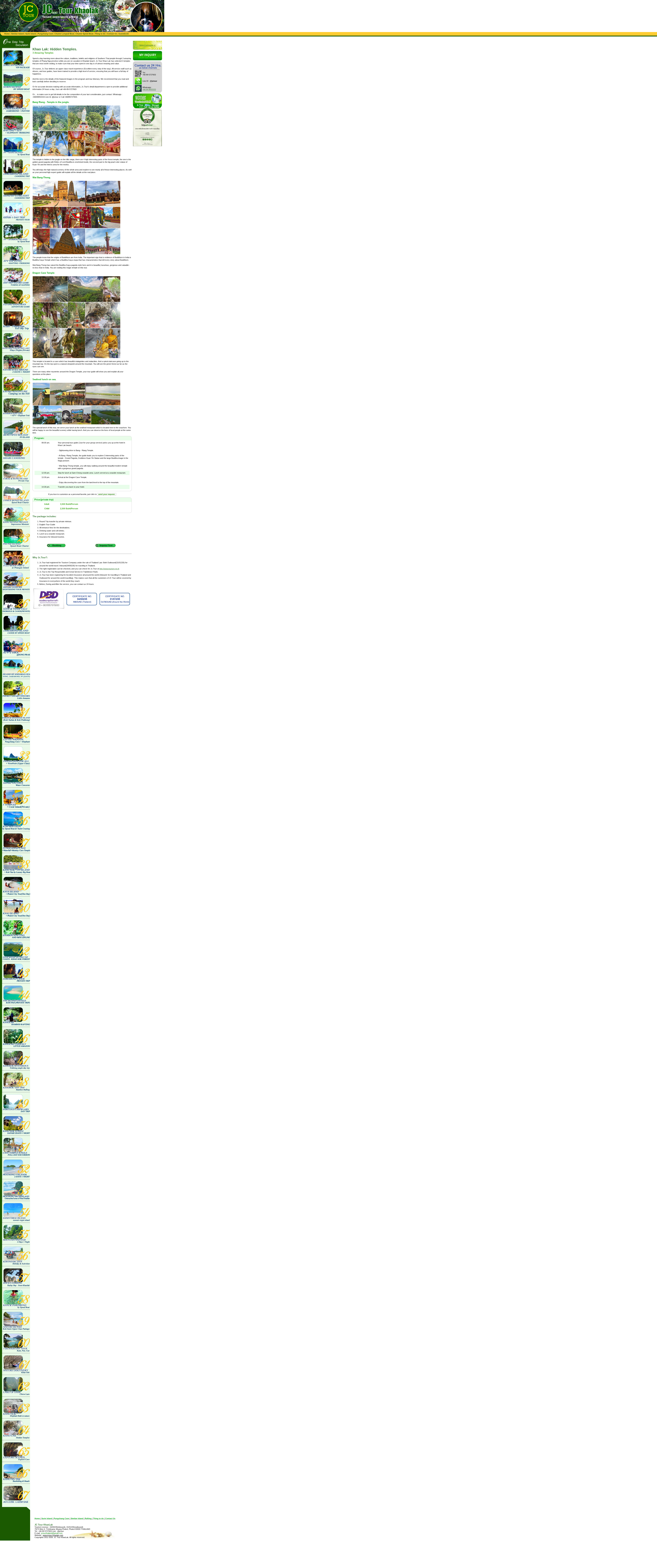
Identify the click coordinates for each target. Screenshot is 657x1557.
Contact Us (112, 34)
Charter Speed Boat (84, 34)
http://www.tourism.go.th (109, 569)
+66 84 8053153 (149, 89)
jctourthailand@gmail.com (51, 1533)
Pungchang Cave (45, 34)
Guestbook (124, 34)
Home (7, 34)
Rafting (88, 1518)
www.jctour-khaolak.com (53, 1535)
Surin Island (30, 34)
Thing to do (100, 34)
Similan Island (17, 34)
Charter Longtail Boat (64, 34)
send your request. (106, 494)
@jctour (153, 81)
